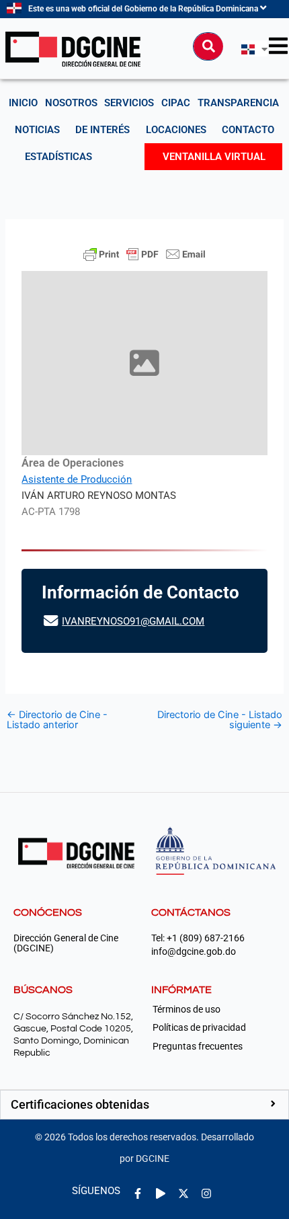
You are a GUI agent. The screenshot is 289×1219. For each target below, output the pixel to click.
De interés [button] (102, 130)
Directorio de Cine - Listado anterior (57, 720)
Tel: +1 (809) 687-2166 (198, 938)
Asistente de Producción (77, 479)
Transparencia (238, 103)
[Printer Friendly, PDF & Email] (144, 254)
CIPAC (175, 103)
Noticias (37, 130)
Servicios (129, 103)
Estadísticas (58, 157)
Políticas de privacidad (199, 1027)
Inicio (23, 103)
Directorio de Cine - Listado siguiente (219, 720)
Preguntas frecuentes (198, 1046)
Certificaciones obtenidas (80, 1104)
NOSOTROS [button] (71, 103)
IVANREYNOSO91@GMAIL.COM (133, 621)
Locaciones (176, 130)
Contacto (248, 130)
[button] (144, 1105)
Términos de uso (186, 1009)
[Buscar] (208, 46)
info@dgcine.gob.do (193, 952)
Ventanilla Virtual (214, 157)
